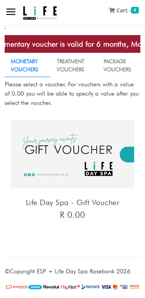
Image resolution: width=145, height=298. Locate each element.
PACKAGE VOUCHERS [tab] (117, 65)
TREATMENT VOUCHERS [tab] (70, 65)
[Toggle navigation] (11, 12)
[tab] (28, 65)
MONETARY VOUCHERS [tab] (24, 65)
